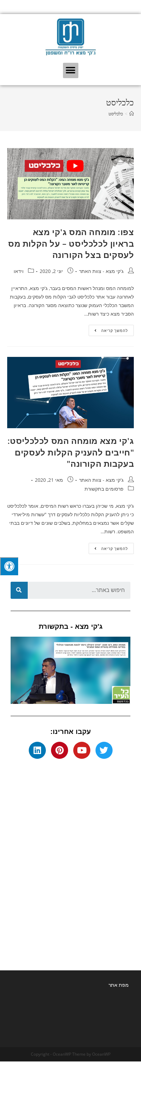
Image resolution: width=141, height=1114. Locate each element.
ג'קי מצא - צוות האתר (101, 271)
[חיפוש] (19, 590)
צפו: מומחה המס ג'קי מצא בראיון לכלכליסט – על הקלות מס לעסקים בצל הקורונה (71, 243)
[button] (70, 70)
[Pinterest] (59, 750)
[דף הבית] (131, 113)
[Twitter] (104, 750)
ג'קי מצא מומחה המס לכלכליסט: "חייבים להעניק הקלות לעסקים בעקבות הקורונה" (71, 452)
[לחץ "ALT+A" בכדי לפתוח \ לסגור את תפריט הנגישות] (9, 566)
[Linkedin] (37, 750)
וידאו (19, 271)
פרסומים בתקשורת (104, 489)
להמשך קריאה (108, 329)
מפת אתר (118, 985)
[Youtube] (81, 750)
